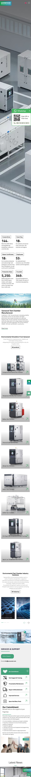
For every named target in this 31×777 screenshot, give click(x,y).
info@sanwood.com (10, 661)
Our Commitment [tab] (13, 672)
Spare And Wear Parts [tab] (15, 701)
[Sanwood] (8, 3)
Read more (5, 328)
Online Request (7, 656)
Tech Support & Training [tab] (15, 678)
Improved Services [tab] (14, 696)
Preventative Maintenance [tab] (16, 684)
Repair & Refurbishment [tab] (15, 690)
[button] (28, 622)
